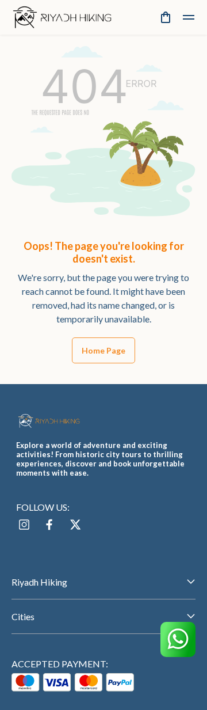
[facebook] (49, 525)
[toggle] (188, 17)
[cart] (165, 17)
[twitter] (75, 525)
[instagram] (24, 525)
